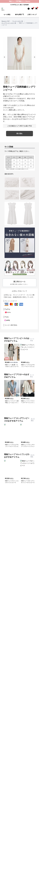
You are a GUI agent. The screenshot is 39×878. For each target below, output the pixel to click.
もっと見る (32, 339)
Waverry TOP (6, 21)
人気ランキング (32, 14)
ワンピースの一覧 (17, 21)
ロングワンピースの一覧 (9, 23)
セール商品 (7, 14)
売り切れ (19, 133)
